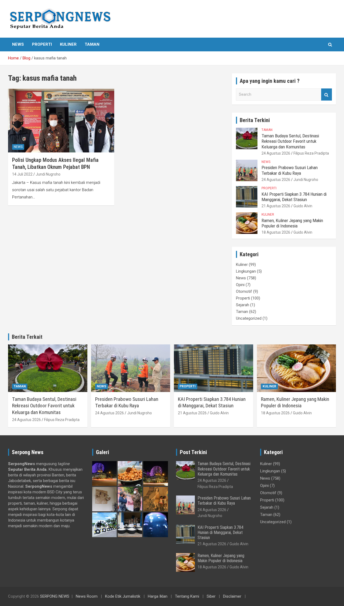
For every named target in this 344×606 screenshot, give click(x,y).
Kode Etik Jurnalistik (122, 596)
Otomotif (244, 291)
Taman (92, 44)
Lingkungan (246, 271)
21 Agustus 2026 (275, 206)
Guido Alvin (302, 206)
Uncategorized (248, 318)
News (18, 44)
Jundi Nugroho (48, 174)
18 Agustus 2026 (275, 232)
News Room (87, 596)
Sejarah (242, 304)
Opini (240, 284)
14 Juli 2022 (22, 174)
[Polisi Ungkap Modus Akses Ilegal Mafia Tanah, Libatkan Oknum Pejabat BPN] (61, 120)
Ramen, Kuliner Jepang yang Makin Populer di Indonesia (292, 223)
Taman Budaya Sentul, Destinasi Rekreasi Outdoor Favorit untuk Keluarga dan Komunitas (290, 141)
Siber (211, 596)
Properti (42, 44)
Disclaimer (232, 596)
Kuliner (68, 44)
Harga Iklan (157, 596)
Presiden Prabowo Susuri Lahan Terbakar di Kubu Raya (289, 170)
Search (326, 94)
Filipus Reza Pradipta (311, 153)
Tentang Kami (187, 596)
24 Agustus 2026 (275, 153)
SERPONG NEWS (54, 596)
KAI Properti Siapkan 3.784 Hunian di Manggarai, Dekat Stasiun (294, 196)
